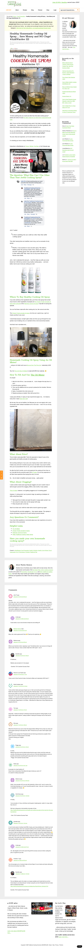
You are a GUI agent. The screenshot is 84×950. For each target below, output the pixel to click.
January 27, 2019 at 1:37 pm (20, 710)
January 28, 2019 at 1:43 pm (22, 747)
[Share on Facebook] (1, 472)
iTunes (27, 146)
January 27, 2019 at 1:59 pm (20, 725)
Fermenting (24, 572)
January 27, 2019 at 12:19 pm (20, 686)
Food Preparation (21, 16)
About (50, 945)
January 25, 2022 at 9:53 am (20, 860)
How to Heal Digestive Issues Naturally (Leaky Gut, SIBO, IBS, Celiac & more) (69, 101)
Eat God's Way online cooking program (43, 570)
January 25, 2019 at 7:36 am (22, 655)
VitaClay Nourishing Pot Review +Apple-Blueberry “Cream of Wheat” (68, 72)
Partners (61, 945)
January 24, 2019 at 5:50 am (20, 596)
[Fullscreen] (51, 913)
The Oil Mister (37, 375)
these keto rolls (23, 398)
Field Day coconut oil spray (31, 303)
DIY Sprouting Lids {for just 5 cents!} (68, 150)
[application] (42, 908)
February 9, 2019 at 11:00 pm (20, 823)
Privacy (57, 945)
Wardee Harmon (17, 628)
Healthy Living (41, 550)
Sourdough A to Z (32, 572)
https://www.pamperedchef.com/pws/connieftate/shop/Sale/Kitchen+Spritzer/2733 (29, 886)
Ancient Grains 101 (66, 96)
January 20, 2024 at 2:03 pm (22, 618)
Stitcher (31, 146)
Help (53, 945)
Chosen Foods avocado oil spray (20, 313)
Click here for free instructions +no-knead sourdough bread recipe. (33, 28)
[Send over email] (1, 477)
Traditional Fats (33, 552)
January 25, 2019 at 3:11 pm (20, 674)
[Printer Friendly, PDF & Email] (14, 48)
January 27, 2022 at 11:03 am (22, 874)
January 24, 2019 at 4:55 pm (20, 642)
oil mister (34, 472)
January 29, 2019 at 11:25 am (22, 795)
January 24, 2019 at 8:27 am (20, 630)
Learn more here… (64, 937)
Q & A (17, 552)
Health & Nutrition (33, 550)
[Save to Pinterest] (1, 475)
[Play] (33, 913)
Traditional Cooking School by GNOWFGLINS (14, 4)
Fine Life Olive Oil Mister (20, 371)
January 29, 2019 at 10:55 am (22, 780)
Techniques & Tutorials (24, 552)
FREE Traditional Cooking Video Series (22, 534)
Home (14, 16)
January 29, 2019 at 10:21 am (20, 765)
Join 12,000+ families (59, 2)
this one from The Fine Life (34, 365)
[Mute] (48, 913)
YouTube (36, 146)
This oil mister (13, 490)
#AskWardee (18, 550)
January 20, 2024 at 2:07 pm (22, 847)
